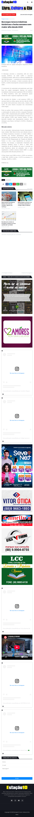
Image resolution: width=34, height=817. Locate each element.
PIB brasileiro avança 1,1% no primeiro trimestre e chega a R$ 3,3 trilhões (25, 204)
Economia (11, 19)
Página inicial (5, 19)
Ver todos (29, 188)
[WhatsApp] (17, 184)
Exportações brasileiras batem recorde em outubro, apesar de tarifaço (8, 205)
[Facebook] (7, 184)
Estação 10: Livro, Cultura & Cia (21, 812)
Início (17, 814)
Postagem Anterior (7, 273)
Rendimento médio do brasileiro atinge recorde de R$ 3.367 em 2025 (9, 223)
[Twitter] (10, 184)
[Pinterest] (14, 184)
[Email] (21, 184)
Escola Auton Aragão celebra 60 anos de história (24, 15)
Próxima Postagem (27, 273)
